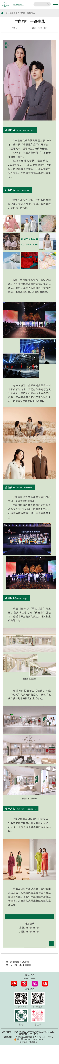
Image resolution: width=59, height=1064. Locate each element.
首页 (17, 13)
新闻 (23, 13)
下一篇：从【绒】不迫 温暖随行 (17, 965)
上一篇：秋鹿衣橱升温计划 (15, 962)
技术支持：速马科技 (28, 1042)
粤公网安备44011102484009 (30, 1039)
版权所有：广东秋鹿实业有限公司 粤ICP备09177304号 (28, 1037)
